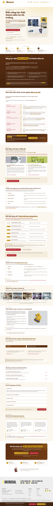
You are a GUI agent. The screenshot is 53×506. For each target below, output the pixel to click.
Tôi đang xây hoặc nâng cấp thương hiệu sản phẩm (13, 34)
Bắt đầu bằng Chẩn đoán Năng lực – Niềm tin (13, 249)
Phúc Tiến (19, 500)
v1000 (21, 501)
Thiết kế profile (24, 500)
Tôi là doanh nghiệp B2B (9, 32)
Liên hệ (29, 495)
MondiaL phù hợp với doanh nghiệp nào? (13, 394)
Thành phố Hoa (11, 500)
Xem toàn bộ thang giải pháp (27, 249)
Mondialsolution (13, 498)
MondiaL (29, 498)
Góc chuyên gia (39, 495)
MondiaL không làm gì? (10, 405)
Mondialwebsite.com (24, 498)
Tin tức (38, 492)
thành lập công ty (8, 501)
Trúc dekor (16, 500)
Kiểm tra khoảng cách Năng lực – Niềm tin (21, 453)
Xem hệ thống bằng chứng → (13, 281)
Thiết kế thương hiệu (30, 500)
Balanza (5, 498)
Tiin (7, 498)
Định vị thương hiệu (37, 500)
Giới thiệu (29, 492)
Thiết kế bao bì (48, 500)
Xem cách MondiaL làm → (12, 208)
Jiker (2, 498)
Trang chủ (30, 490)
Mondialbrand (18, 498)
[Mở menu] (50, 2)
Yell (9, 498)
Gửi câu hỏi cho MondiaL (41, 409)
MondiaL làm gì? (9, 388)
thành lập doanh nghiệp (15, 501)
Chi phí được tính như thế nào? (11, 401)
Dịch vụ (29, 493)
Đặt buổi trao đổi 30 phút (11, 255)
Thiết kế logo (24, 501)
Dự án (37, 490)
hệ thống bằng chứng (20, 437)
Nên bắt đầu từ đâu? (10, 398)
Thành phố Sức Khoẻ (5, 500)
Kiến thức (38, 493)
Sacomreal (3, 501)
